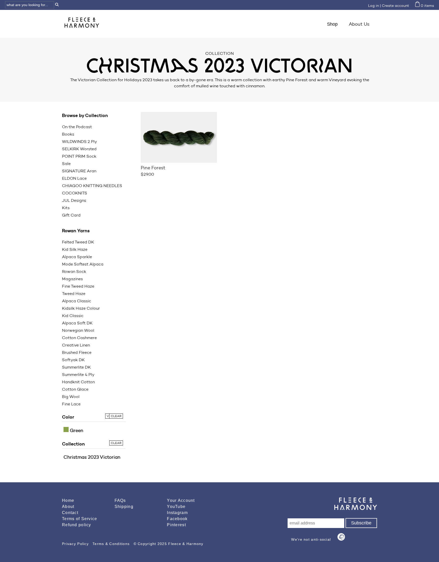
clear (116, 416)
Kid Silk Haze (74, 249)
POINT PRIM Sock (79, 156)
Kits (66, 207)
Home (68, 500)
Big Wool (71, 396)
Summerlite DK (76, 367)
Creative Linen (76, 345)
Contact (70, 512)
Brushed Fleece (76, 352)
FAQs (120, 500)
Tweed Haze (73, 293)
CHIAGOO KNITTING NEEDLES (92, 185)
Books (68, 134)
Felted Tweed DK (78, 242)
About (68, 506)
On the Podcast (77, 126)
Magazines (72, 278)
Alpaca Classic (76, 301)
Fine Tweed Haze (78, 286)
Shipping (124, 506)
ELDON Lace (74, 178)
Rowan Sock (74, 271)
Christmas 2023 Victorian (92, 457)
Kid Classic (73, 315)
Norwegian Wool (78, 330)
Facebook (177, 519)
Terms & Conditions (111, 544)
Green (76, 430)
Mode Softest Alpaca (82, 264)
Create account (395, 6)
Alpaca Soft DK (77, 323)
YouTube (176, 506)
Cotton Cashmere (79, 337)
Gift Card (71, 215)
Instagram (177, 512)
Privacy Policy (76, 544)
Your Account (181, 500)
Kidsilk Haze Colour (81, 308)
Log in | (374, 6)
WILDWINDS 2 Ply (79, 141)
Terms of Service (79, 519)
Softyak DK (73, 359)
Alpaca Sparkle (77, 256)
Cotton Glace (75, 389)
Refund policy (76, 525)
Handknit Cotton (78, 381)
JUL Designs (74, 200)
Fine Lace (71, 404)
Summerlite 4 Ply (78, 374)
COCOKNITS (74, 193)
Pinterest (176, 525)
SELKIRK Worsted (79, 148)
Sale (66, 163)
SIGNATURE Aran (79, 171)
